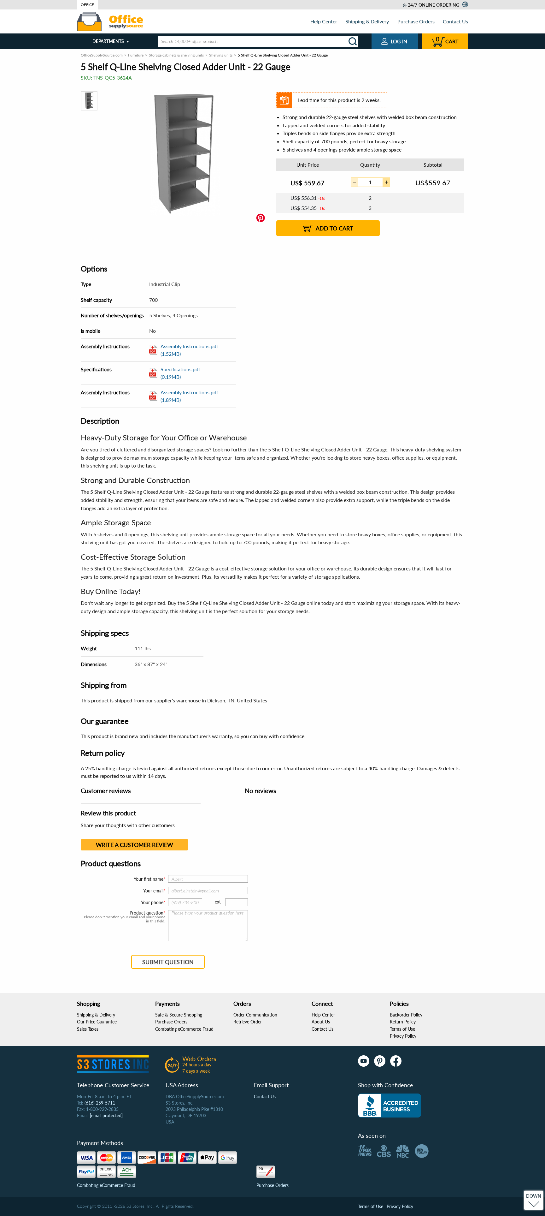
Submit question (168, 961)
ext (218, 901)
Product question (146, 913)
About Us (321, 1021)
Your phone (152, 902)
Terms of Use (402, 1029)
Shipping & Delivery (367, 21)
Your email (153, 890)
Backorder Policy (406, 1014)
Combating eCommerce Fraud (184, 1029)
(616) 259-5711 (100, 1103)
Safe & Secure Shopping (178, 1014)
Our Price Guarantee (97, 1021)
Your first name (148, 879)
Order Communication (255, 1014)
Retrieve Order (247, 1021)
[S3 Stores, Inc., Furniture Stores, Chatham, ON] (389, 1106)
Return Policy (403, 1021)
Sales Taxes (87, 1029)
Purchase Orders (416, 21)
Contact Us (455, 21)
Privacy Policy (403, 1036)
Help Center (323, 21)
